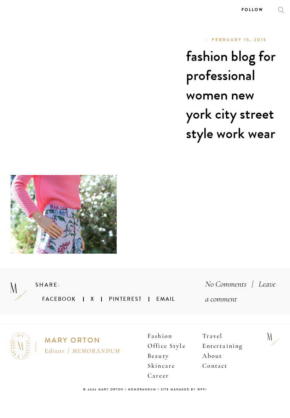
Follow (252, 9)
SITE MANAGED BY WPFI (184, 389)
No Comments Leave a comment (240, 291)
